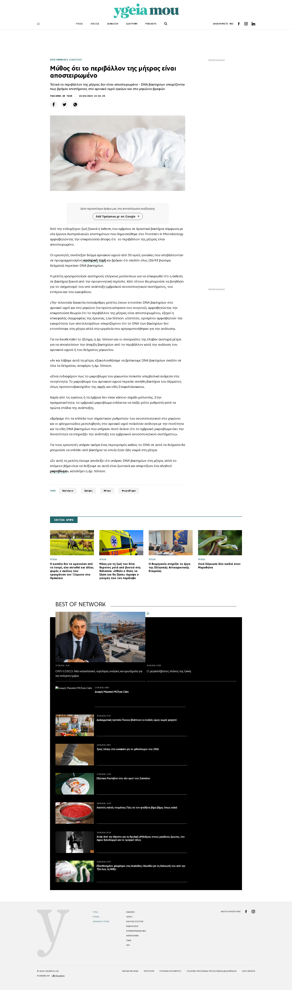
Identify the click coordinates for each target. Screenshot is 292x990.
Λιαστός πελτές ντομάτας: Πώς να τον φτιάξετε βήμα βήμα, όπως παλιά (137, 807)
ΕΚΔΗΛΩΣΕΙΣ (132, 926)
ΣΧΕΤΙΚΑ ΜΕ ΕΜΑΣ (130, 971)
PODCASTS (150, 23)
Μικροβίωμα (129, 490)
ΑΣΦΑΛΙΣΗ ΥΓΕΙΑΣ (101, 921)
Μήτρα (107, 490)
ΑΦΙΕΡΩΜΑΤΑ (132, 935)
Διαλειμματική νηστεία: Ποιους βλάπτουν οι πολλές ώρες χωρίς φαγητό (137, 719)
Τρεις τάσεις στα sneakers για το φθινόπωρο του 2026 (128, 749)
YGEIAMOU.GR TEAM (61, 96)
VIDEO (129, 916)
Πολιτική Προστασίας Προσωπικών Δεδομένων (211, 971)
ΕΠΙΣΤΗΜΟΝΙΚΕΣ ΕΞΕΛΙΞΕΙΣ (66, 59)
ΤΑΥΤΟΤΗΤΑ (149, 971)
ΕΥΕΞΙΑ (95, 23)
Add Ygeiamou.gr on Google (115, 216)
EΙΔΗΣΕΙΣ (130, 912)
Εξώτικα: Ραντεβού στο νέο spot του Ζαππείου (123, 778)
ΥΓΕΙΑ (79, 23)
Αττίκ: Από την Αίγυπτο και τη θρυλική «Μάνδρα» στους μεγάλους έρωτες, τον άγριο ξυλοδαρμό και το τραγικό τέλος (141, 838)
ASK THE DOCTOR (134, 921)
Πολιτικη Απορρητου (170, 971)
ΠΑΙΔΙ (128, 940)
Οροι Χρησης (248, 971)
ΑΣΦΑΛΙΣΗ (112, 23)
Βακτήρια (67, 490)
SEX (128, 945)
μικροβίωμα (58, 471)
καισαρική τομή (94, 260)
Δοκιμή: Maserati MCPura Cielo (112, 691)
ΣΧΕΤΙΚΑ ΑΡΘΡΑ (64, 520)
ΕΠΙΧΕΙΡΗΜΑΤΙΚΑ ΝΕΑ (136, 931)
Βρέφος (88, 490)
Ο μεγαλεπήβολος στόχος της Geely (169, 671)
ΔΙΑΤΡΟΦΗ (131, 23)
